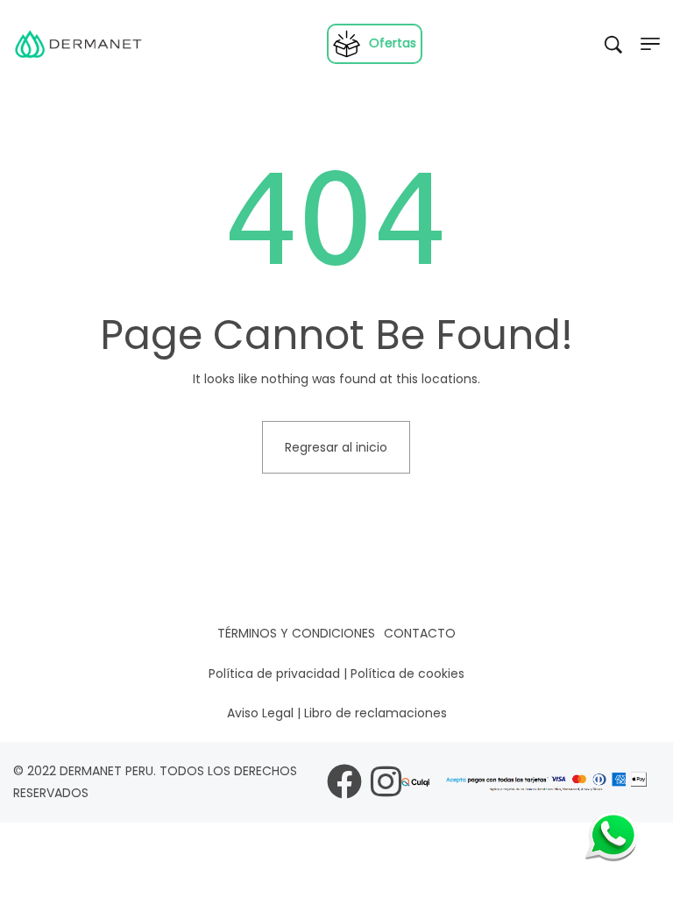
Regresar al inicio (336, 447)
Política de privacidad (274, 673)
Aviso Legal (260, 713)
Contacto (420, 633)
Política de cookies (407, 673)
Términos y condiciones (296, 633)
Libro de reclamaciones (375, 713)
